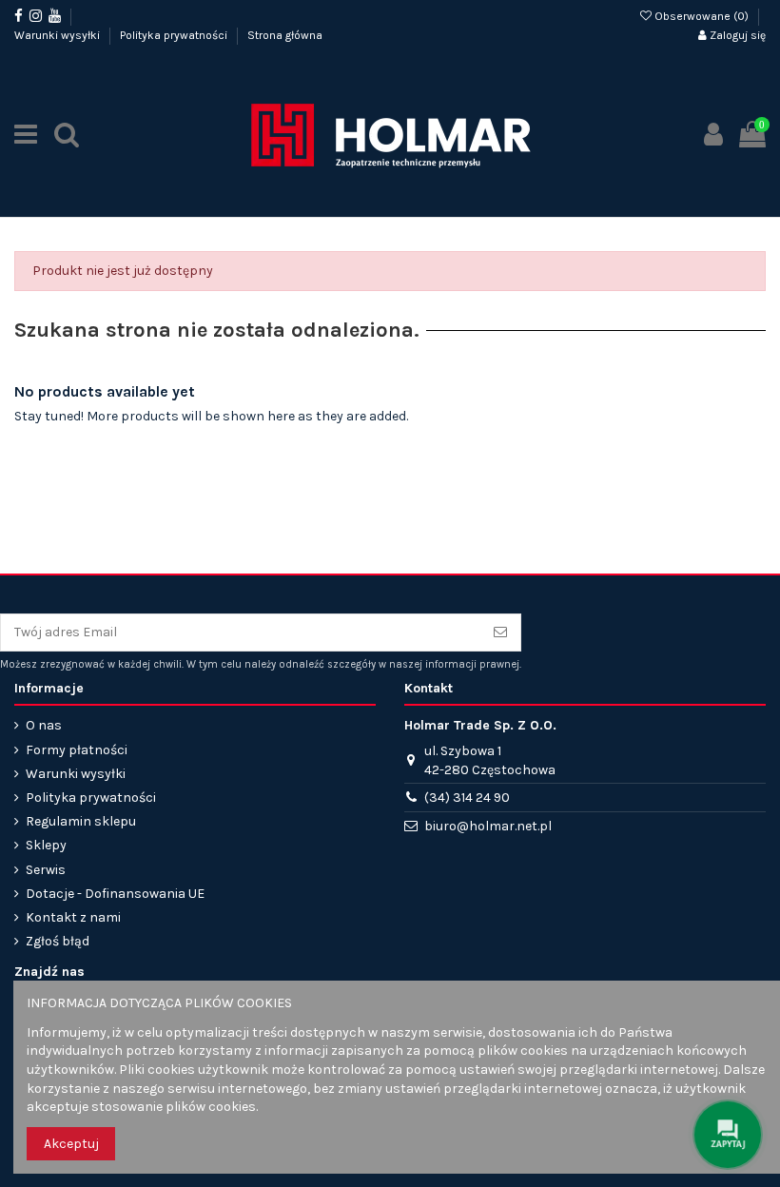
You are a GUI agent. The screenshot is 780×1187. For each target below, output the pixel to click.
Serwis (46, 870)
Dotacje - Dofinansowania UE (115, 893)
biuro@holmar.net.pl (488, 826)
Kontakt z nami (73, 917)
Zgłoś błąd (57, 941)
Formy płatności (76, 750)
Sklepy (46, 845)
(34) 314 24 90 (467, 797)
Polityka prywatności (175, 35)
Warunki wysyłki (58, 35)
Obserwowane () (701, 16)
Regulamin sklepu (81, 821)
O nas (44, 725)
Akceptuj (71, 1144)
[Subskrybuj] (500, 632)
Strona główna (284, 35)
